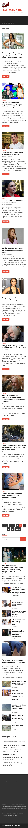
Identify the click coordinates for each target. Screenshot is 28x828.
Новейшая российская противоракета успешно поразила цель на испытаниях (19, 707)
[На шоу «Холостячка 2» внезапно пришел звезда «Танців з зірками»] (6, 606)
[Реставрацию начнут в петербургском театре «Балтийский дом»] (6, 687)
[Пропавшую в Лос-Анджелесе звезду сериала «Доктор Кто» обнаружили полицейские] (14, 41)
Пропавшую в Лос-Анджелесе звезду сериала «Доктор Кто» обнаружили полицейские (13, 55)
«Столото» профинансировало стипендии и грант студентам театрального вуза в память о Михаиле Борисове (18, 694)
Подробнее (5, 76)
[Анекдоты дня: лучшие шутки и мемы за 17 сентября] (6, 616)
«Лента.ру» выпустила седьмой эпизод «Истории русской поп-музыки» (12, 105)
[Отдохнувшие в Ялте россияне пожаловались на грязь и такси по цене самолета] (14, 434)
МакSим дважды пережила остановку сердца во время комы (12, 250)
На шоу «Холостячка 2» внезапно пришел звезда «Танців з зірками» (19, 603)
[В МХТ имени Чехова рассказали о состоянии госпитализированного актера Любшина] (14, 384)
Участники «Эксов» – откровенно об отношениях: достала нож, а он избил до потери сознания (13, 763)
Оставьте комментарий (7, 59)
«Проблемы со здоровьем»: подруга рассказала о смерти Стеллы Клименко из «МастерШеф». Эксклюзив (18, 591)
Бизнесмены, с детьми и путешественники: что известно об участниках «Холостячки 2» (19, 633)
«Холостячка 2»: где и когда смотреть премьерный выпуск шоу (18, 622)
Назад (5, 525)
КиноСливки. (12, 10)
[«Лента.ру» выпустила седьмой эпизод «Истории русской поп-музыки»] (14, 91)
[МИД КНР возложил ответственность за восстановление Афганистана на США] (6, 720)
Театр (3, 657)
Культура (4, 50)
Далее (18, 529)
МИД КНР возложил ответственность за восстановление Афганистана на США (18, 717)
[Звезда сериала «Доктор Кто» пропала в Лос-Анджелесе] (14, 286)
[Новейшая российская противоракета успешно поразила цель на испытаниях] (6, 710)
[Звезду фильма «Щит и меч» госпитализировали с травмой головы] (14, 334)
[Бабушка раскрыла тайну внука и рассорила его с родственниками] (14, 482)
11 (12, 529)
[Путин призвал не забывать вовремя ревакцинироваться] (14, 656)
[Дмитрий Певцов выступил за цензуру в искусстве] (14, 141)
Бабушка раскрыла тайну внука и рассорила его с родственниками (12, 496)
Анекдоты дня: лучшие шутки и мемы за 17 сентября (19, 612)
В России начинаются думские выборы (18, 726)
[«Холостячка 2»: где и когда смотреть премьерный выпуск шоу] (6, 625)
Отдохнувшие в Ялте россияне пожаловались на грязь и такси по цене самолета (14, 447)
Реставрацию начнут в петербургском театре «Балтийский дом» (19, 683)
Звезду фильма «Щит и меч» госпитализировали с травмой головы (14, 348)
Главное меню (9, 23)
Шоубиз (4, 563)
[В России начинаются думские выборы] (6, 730)
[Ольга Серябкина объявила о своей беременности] (14, 189)
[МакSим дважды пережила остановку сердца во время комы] (14, 237)
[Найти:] (14, 539)
